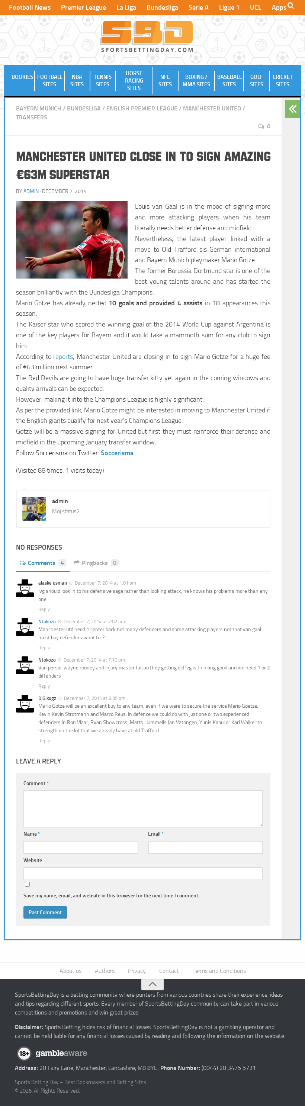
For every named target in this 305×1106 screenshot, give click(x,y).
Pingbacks (99, 562)
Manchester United (212, 108)
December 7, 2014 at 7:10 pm (94, 660)
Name (31, 834)
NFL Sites (165, 81)
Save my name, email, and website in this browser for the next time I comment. (111, 896)
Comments (46, 562)
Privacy (137, 970)
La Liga (126, 7)
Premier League (83, 7)
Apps (279, 7)
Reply (44, 609)
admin (31, 191)
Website (32, 860)
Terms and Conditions (219, 970)
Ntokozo (47, 621)
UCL (255, 7)
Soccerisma (117, 453)
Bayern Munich (38, 108)
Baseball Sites (229, 81)
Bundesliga (162, 7)
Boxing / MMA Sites (196, 81)
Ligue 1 (229, 7)
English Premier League (141, 108)
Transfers (31, 117)
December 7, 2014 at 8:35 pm (94, 698)
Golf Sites (256, 81)
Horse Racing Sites (134, 80)
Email (156, 834)
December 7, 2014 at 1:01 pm (105, 583)
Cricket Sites (283, 81)
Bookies (22, 77)
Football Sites (49, 81)
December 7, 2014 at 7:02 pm (94, 621)
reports (63, 357)
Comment (36, 783)
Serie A (199, 7)
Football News (30, 7)
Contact (169, 970)
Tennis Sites (103, 81)
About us (70, 970)
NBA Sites (77, 81)
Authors (105, 970)
